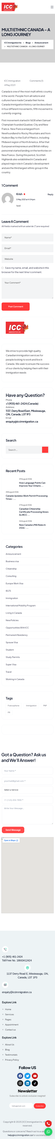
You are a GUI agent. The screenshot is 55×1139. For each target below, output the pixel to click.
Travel (9, 671)
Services (9, 1014)
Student (10, 649)
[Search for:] (27, 450)
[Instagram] (20, 1083)
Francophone (13, 705)
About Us (9, 1044)
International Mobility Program (21, 605)
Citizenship (11, 568)
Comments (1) (36, 80)
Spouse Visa (12, 642)
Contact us (10, 1029)
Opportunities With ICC (17, 627)
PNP (45, 705)
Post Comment (15, 306)
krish (19, 194)
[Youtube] (35, 1076)
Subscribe (39, 1106)
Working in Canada (15, 679)
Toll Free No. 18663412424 (17, 960)
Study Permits (13, 657)
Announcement (13, 553)
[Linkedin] (27, 1083)
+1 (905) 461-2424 (12, 956)
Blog (7, 1049)
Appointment (11, 1024)
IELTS (8, 590)
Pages (8, 1019)
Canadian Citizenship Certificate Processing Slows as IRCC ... (33, 511)
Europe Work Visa (14, 583)
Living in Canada (14, 612)
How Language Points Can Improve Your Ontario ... (32, 484)
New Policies (12, 620)
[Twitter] (27, 1076)
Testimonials (11, 1054)
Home (8, 1009)
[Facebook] (20, 1076)
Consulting (11, 576)
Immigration (12, 598)
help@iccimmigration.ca (20, 1135)
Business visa (12, 561)
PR (9, 712)
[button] (48, 1132)
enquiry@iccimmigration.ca (22, 421)
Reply (50, 194)
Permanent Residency (17, 635)
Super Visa (11, 664)
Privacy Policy (12, 1059)
